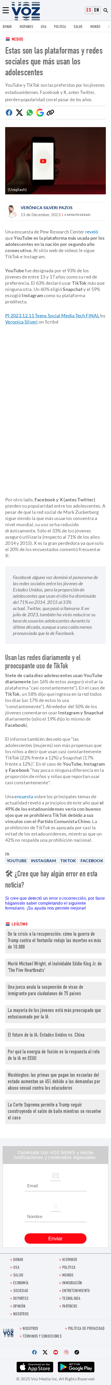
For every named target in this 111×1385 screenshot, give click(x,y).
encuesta (23, 796)
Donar (7, 27)
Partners (69, 1307)
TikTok (68, 860)
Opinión (19, 1307)
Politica (60, 27)
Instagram (43, 860)
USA (43, 27)
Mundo (95, 27)
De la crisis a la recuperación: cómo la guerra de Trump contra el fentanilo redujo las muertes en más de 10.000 (54, 941)
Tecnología (71, 1299)
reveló (91, 232)
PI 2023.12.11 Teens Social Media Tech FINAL (52, 315)
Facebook (92, 860)
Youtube (17, 860)
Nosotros (21, 1314)
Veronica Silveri (21, 322)
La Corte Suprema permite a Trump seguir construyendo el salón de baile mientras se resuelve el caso (54, 1112)
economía (20, 1283)
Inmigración (72, 1283)
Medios (17, 40)
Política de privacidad (86, 1329)
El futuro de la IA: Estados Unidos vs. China (46, 1035)
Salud (78, 27)
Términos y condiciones (42, 1337)
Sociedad (20, 1291)
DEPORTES (20, 1299)
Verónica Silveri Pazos (47, 207)
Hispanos (26, 27)
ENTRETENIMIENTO (76, 1291)
